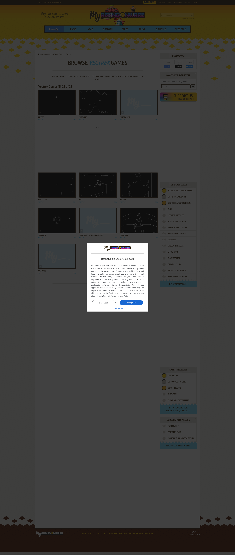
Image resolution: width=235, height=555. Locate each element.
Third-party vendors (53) (114, 279)
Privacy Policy (123, 296)
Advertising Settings (107, 293)
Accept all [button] (131, 302)
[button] (117, 308)
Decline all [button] (103, 303)
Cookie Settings (109, 296)
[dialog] (117, 277)
